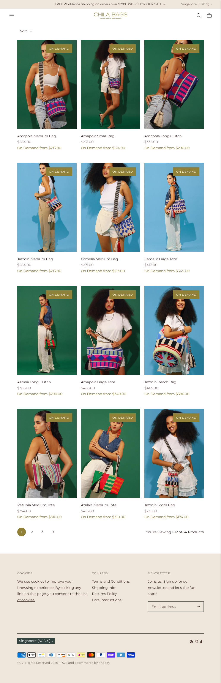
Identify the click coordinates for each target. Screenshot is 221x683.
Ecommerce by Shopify (92, 663)
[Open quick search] (199, 15)
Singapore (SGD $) (195, 4)
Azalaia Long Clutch (34, 382)
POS (64, 663)
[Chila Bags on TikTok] (201, 642)
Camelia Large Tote (160, 259)
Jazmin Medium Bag (35, 259)
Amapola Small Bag (97, 136)
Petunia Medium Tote (36, 505)
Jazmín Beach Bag (160, 382)
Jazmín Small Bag (159, 505)
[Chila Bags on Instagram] (196, 642)
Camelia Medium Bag (99, 259)
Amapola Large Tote (98, 382)
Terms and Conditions (111, 581)
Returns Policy (104, 594)
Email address (162, 602)
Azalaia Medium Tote (99, 505)
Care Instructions (107, 600)
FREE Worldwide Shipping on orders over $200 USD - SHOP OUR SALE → (110, 4)
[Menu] (12, 15)
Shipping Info (103, 588)
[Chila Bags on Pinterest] (191, 642)
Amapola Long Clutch (163, 136)
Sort (23, 31)
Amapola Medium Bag (36, 136)
